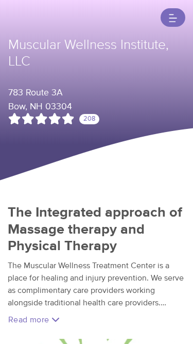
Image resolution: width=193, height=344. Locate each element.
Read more (29, 320)
